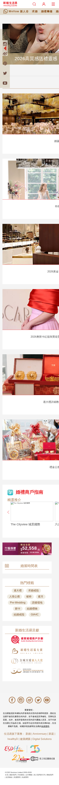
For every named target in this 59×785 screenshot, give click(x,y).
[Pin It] (5, 63)
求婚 (35, 11)
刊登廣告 (21, 775)
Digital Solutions (42, 739)
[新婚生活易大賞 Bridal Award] (27, 651)
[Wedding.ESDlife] (10, 4)
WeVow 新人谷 (19, 11)
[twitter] (5, 73)
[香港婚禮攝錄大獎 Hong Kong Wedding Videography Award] (27, 671)
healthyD (13, 739)
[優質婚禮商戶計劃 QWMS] (27, 639)
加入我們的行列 (39, 775)
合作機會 (29, 775)
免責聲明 (45, 726)
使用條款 (9, 777)
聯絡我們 (50, 775)
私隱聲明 (17, 777)
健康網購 (25, 739)
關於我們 (13, 775)
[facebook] (5, 34)
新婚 (28, 733)
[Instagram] (5, 44)
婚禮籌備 (47, 11)
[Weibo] (5, 53)
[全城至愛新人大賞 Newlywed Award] (27, 661)
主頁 (6, 775)
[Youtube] (5, 83)
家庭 (51, 733)
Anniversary (40, 733)
